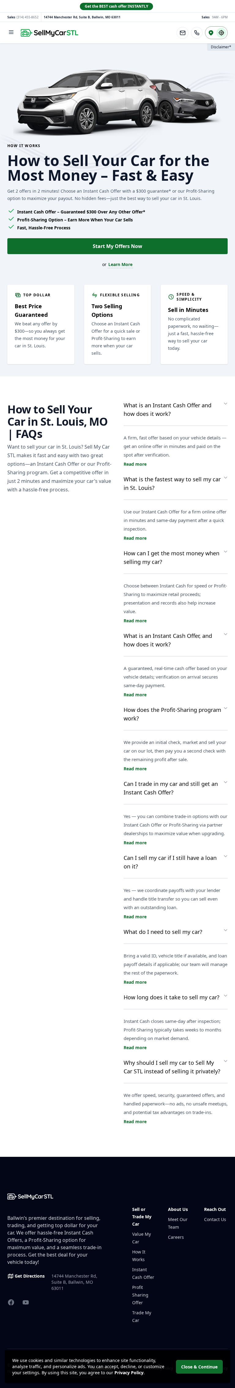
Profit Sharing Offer (140, 1294)
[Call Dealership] (197, 33)
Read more (135, 464)
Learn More (120, 264)
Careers (176, 1237)
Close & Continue (199, 1367)
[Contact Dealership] (182, 33)
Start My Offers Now (117, 246)
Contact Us (215, 1219)
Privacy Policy (129, 1372)
